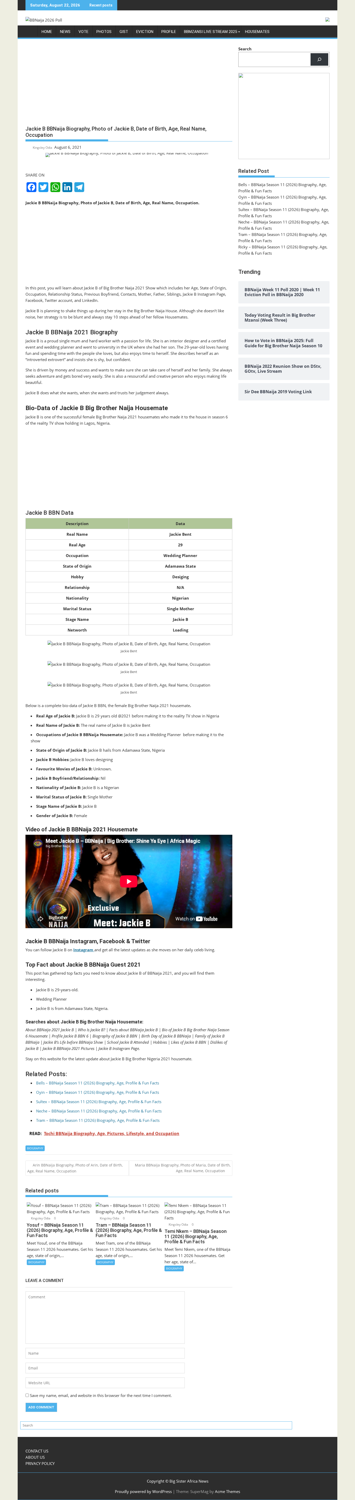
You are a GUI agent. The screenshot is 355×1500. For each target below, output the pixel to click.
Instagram (83, 949)
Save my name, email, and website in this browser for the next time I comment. (101, 1395)
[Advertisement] (128, 84)
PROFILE (168, 31)
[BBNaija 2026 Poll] (30, 33)
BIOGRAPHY (35, 1148)
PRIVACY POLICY (40, 1463)
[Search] (319, 59)
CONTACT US (36, 1451)
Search (245, 48)
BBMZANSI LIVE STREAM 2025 (210, 31)
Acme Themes (227, 1491)
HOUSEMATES (257, 31)
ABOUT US (35, 1457)
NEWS (65, 31)
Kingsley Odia (42, 147)
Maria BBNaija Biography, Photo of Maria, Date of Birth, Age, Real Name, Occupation (183, 1168)
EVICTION (144, 31)
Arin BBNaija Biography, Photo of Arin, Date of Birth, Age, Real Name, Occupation (75, 1168)
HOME (47, 31)
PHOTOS (103, 31)
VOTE (83, 31)
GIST (124, 31)
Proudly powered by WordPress (143, 1491)
